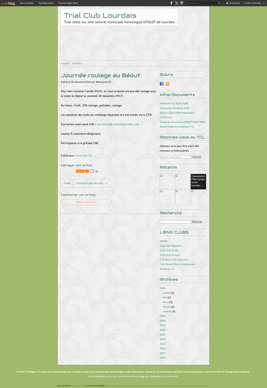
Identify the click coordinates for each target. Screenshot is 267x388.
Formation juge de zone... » (92, 183)
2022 (162, 330)
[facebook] (171, 3)
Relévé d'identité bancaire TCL (177, 126)
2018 (163, 348)
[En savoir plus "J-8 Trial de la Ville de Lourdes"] (198, 197)
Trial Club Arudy (169, 250)
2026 (162, 288)
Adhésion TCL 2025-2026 (174, 103)
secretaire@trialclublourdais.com (118, 124)
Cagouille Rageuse (170, 245)
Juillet (166, 293)
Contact (76, 63)
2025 (163, 316)
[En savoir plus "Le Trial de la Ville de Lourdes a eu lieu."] (167, 197)
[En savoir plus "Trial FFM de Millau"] (167, 181)
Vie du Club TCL (83, 155)
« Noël (67, 183)
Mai (165, 297)
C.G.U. (153, 385)
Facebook (161, 84)
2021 (162, 334)
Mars (166, 302)
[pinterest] (182, 3)
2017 (163, 353)
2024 (163, 320)
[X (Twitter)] (176, 3)
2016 (162, 358)
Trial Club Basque (170, 255)
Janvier (167, 311)
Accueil (65, 63)
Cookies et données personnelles (173, 385)
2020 (163, 339)
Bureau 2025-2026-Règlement (177, 113)
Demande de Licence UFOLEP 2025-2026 (182, 122)
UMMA (163, 241)
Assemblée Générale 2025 (175, 108)
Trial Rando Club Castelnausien (177, 264)
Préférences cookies (200, 385)
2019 (162, 344)
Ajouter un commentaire (86, 202)
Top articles (113, 385)
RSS (167, 84)
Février (167, 307)
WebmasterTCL (77, 385)
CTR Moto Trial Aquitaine (174, 259)
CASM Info (166, 117)
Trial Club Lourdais (100, 15)
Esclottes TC (167, 269)
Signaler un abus (139, 385)
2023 (163, 325)
